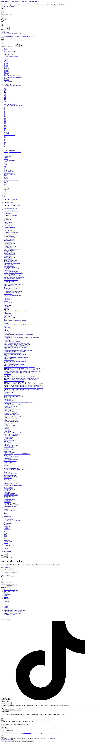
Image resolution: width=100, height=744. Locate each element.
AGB (5, 604)
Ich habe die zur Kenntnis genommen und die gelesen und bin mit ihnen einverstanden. (34, 714)
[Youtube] (2, 700)
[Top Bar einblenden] (2, 39)
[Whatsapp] (6, 700)
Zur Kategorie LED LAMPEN (11, 56)
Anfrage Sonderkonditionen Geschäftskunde (15, 612)
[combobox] (8, 46)
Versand (6, 592)
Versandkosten (27, 733)
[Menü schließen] (8, 28)
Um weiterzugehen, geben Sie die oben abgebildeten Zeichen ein (17, 721)
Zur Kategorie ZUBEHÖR (10, 215)
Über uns (6, 597)
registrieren (6, 32)
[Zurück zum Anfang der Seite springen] (2, 736)
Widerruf (6, 607)
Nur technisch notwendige (7, 741)
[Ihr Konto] (2, 25)
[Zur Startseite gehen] (6, 14)
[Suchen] (4, 19)
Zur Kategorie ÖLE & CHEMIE (12, 520)
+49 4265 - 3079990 (6, 575)
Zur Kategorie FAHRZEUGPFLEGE (13, 485)
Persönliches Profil (10, 34)
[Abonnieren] (19, 709)
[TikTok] (50, 700)
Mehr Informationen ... (49, 738)
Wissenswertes (7, 598)
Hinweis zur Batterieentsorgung (11, 591)
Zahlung (6, 606)
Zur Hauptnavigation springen (31, 1)
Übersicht (3, 34)
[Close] (2, 42)
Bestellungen (23, 34)
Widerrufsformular (8, 609)
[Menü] (2, 11)
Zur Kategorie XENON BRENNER (13, 85)
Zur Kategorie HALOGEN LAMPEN (13, 105)
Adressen (17, 34)
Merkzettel (29, 34)
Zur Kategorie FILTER (9, 510)
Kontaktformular (13, 584)
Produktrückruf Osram (9, 614)
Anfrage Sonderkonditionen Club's (12, 613)
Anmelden (3, 6)
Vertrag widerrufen (8, 616)
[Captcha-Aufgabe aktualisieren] (2, 719)
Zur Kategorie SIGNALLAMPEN (12, 152)
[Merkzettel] (2, 23)
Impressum (6, 595)
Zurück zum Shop (5, 567)
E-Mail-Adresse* (5, 706)
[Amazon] (9, 700)
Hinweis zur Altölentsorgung (11, 590)
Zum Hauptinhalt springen (7, 1)
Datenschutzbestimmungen (17, 714)
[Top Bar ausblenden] (2, 8)
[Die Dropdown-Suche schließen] (21, 45)
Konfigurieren (17, 741)
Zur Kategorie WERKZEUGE (11, 232)
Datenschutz (7, 594)
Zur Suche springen (19, 1)
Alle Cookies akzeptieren (27, 741)
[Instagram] (4, 700)
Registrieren (12, 6)
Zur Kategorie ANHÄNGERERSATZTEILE (15, 469)
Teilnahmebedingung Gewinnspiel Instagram (15, 610)
